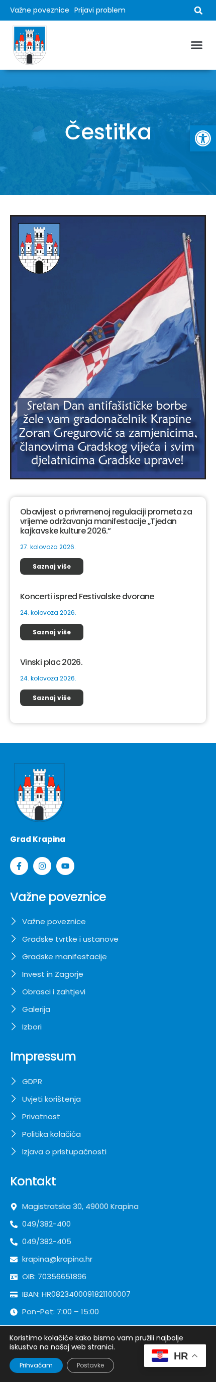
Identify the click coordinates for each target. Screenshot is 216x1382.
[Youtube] (65, 866)
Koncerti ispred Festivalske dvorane (87, 596)
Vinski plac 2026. (51, 662)
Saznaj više (52, 566)
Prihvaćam (36, 1365)
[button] (203, 138)
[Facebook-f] (19, 866)
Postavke (90, 1365)
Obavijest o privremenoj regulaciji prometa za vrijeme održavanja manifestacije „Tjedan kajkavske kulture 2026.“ (106, 521)
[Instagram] (42, 866)
